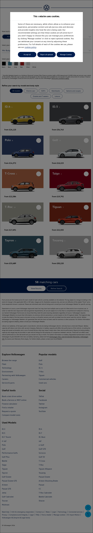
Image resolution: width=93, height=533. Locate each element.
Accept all (27, 55)
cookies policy (30, 47)
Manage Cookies (66, 55)
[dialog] (46, 266)
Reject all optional (46, 55)
